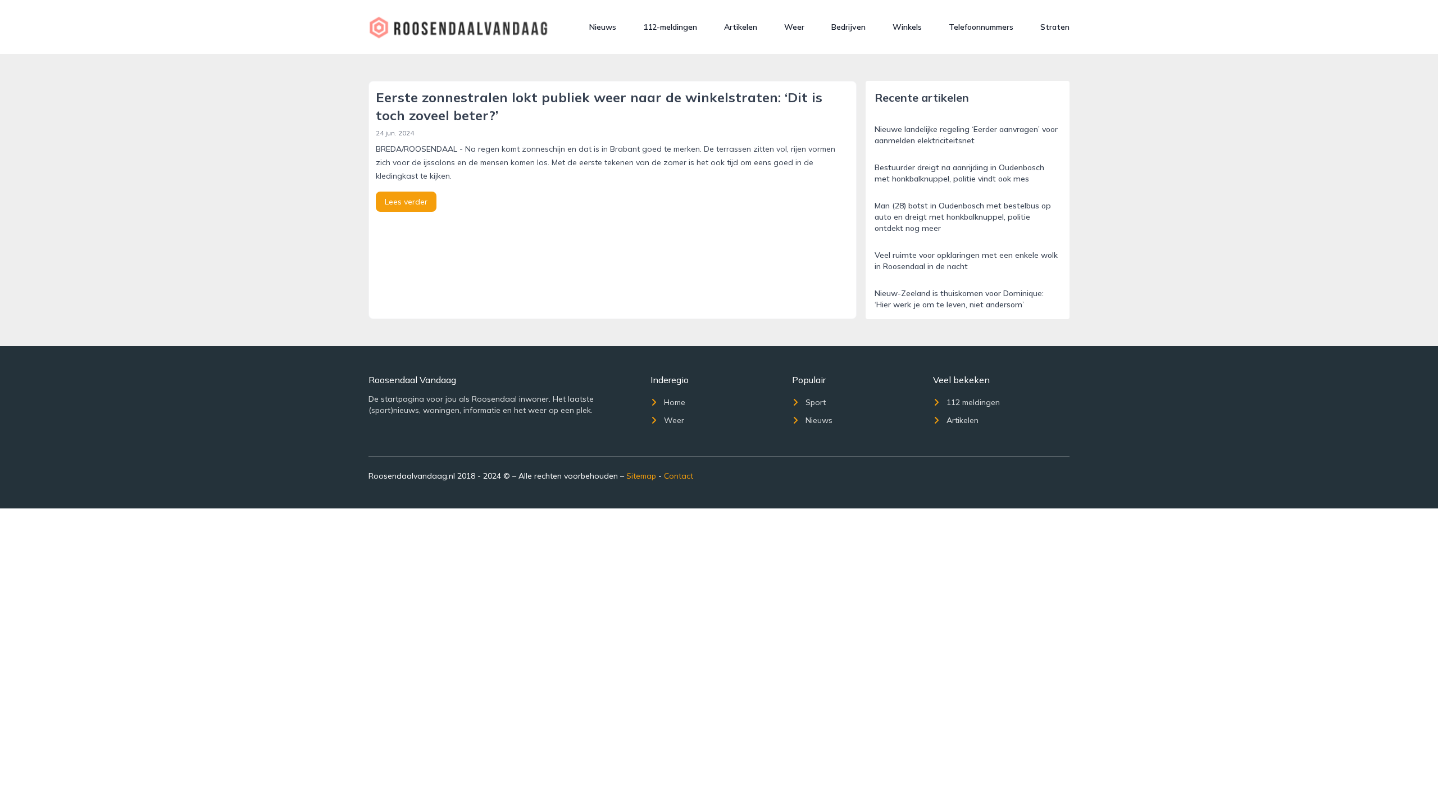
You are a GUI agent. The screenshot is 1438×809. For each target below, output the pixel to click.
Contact (678, 476)
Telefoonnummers (981, 27)
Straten (1055, 27)
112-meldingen (670, 27)
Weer (794, 27)
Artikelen (740, 27)
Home (674, 402)
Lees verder (406, 202)
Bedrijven (848, 27)
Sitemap (641, 476)
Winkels (907, 27)
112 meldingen (973, 402)
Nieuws (602, 27)
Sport (816, 402)
